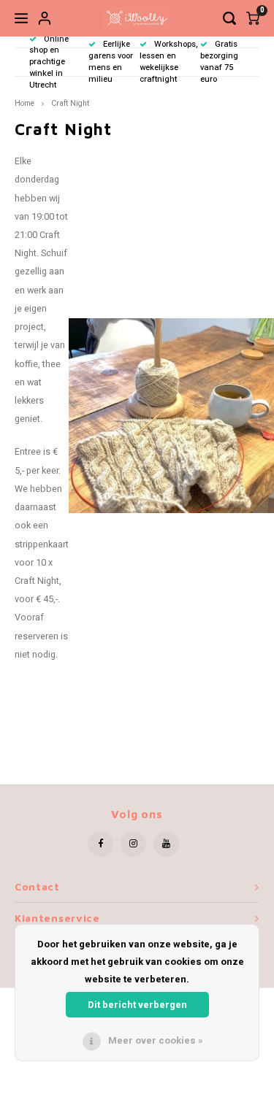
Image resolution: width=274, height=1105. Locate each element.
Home (24, 103)
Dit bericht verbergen (137, 1005)
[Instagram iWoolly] (133, 844)
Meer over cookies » (155, 1040)
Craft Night (70, 103)
